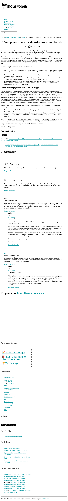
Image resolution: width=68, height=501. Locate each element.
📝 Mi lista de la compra (13, 352)
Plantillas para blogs (9, 24)
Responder (7, 171)
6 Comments (13, 139)
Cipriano (6, 486)
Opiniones (7, 394)
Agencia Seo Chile (9, 474)
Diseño (6, 385)
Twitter (10, 405)
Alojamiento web (9, 377)
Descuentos (7, 23)
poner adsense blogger (12, 140)
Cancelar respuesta (34, 293)
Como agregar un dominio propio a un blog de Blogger (24, 145)
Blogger (10, 27)
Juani (19, 293)
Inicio (5, 19)
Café (5, 490)
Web (5, 410)
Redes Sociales (8, 402)
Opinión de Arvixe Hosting (11, 448)
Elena (5, 253)
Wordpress (11, 383)
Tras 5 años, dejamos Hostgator (13, 436)
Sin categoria (8, 407)
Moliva (6, 478)
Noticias (6, 392)
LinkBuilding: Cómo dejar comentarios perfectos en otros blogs (18, 475)
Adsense (23, 37)
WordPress (11, 26)
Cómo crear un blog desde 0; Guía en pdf (15, 450)
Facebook (10, 403)
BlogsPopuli (11, 217)
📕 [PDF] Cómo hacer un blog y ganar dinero (14, 358)
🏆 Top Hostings (10, 363)
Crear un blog (8, 380)
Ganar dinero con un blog (12, 37)
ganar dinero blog (47, 139)
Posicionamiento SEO (10, 397)
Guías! (6, 29)
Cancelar (12, 171)
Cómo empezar (8, 21)
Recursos (6, 399)
